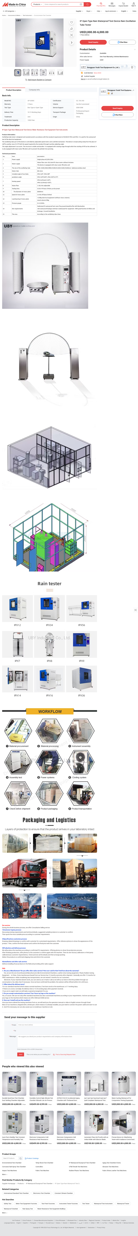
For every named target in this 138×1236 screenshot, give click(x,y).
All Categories (9, 11)
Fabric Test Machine (42, 1170)
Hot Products (16, 1220)
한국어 (86, 1223)
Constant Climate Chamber (64, 1193)
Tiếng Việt (118, 1223)
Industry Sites (83, 1220)
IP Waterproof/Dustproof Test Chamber (82, 1163)
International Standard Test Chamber (16, 1193)
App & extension (110, 11)
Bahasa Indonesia (129, 1223)
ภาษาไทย (104, 1223)
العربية (80, 1223)
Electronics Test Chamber (41, 1193)
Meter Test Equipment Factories (26, 1204)
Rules (134, 11)
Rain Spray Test (28, 1209)
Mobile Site (116, 1220)
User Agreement (81, 1227)
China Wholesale (60, 1220)
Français (40, 1223)
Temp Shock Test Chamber (44, 1163)
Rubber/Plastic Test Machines (79, 1170)
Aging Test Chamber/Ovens (111, 1163)
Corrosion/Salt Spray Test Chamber (14, 1167)
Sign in (133, 6)
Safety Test (7, 1204)
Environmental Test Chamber (42, 15)
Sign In (83, 79)
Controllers (39, 1167)
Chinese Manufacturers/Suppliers (43, 1220)
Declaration (91, 1227)
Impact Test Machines (9, 1170)
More (4, 1213)
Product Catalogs (33, 1158)
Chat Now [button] (123, 42)
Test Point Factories (48, 1204)
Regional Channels (94, 1220)
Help (98, 11)
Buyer (88, 11)
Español (25, 1223)
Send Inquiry (93, 42)
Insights (123, 1220)
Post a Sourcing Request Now (64, 1054)
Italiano (58, 1223)
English (18, 1223)
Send (20, 1054)
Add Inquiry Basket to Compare (39, 80)
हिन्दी (98, 1223)
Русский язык (50, 1223)
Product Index (106, 1220)
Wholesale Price (72, 1220)
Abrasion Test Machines (110, 1167)
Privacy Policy (101, 1227)
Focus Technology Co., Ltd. (55, 1227)
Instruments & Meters (14, 15)
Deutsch (65, 1223)
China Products (26, 1220)
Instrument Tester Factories (68, 1204)
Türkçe (111, 1223)
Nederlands (73, 1223)
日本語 (93, 1223)
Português (33, 1223)
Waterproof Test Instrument (103, 1204)
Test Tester (85, 1204)
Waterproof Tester (123, 1204)
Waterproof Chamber (11, 1209)
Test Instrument (27, 15)
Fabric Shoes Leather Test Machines (114, 1170)
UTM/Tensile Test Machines (78, 1167)
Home (4, 15)
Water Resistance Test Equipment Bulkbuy (51, 1209)
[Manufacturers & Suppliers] (14, 4)
